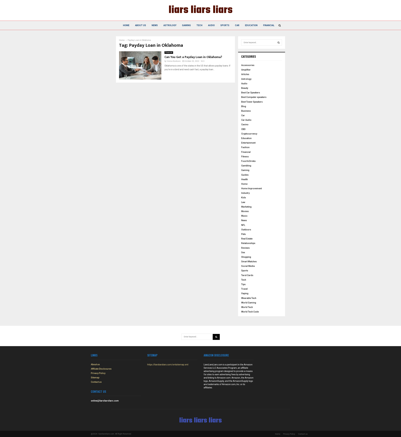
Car (237, 25)
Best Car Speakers (250, 92)
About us (140, 25)
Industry (245, 193)
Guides (245, 175)
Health (244, 179)
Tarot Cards (247, 275)
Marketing (246, 207)
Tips (243, 284)
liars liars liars (201, 10)
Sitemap (95, 377)
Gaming (186, 25)
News (155, 25)
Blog (243, 106)
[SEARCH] (278, 42)
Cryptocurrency (249, 133)
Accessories (247, 65)
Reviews (245, 248)
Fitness (245, 156)
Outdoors (246, 229)
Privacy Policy (98, 373)
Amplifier (246, 70)
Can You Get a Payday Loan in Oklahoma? (193, 57)
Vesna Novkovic (174, 61)
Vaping (244, 293)
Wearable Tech (248, 298)
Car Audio (246, 120)
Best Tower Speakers (252, 102)
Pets (243, 234)
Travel (244, 289)
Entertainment (248, 143)
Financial (268, 25)
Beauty (244, 88)
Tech (199, 25)
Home (126, 25)
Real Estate (247, 238)
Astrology (169, 25)
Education (251, 25)
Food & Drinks (248, 161)
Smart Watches (249, 261)
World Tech (247, 307)
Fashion (245, 147)
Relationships (248, 243)
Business (246, 111)
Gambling (246, 165)
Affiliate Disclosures (101, 369)
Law (243, 202)
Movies (245, 211)
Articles (245, 74)
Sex (243, 252)
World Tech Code (250, 311)
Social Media (248, 266)
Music (244, 216)
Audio (211, 25)
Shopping (246, 257)
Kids (243, 197)
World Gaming (248, 302)
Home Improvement (251, 188)
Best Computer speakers (253, 97)
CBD (243, 129)
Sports (224, 25)
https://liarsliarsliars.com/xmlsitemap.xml (167, 364)
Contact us (96, 382)
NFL (243, 225)
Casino (244, 124)
